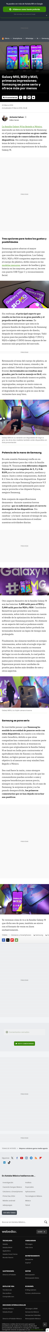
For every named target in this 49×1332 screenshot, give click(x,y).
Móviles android (9, 1200)
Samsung (45, 38)
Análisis (28, 1182)
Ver (26, 1043)
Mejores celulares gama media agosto (33, 1148)
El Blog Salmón (30, 1290)
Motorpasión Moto (32, 1278)
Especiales (29, 1187)
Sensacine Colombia (32, 1315)
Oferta (7, 38)
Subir (40, 1232)
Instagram (26, 1158)
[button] (18, 117)
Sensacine (29, 1259)
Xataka (5, 1244)
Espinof (28, 1262)
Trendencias (7, 1290)
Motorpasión (30, 1274)
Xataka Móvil (7, 1247)
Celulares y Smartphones (21, 935)
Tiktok (9, 1162)
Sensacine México (32, 1312)
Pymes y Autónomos (32, 1293)
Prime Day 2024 (9, 1196)
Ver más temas (9, 1212)
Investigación (8, 1182)
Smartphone (17, 38)
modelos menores (11, 265)
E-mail (33, 97)
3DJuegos (28, 1244)
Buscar (46, 1222)
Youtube (22, 1158)
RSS (36, 1158)
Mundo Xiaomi (8, 1257)
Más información (37, 1329)
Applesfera (7, 1251)
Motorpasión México (33, 1318)
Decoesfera (7, 1293)
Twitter (25, 97)
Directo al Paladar (9, 1274)
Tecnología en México (33, 1196)
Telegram (31, 1158)
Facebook (20, 97)
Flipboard (29, 97)
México (28, 1200)
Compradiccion (8, 1296)
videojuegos (7, 1205)
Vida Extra (29, 1247)
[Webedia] (9, 1233)
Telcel (27, 1205)
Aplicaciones (30, 1191)
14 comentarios (11, 97)
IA (37, 38)
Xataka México (8, 1308)
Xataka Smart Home (10, 1254)
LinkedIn (4, 1162)
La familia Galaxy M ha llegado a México (22, 126)
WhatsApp (29, 38)
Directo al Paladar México (12, 1318)
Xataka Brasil (7, 1312)
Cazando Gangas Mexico (12, 1187)
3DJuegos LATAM (31, 1308)
